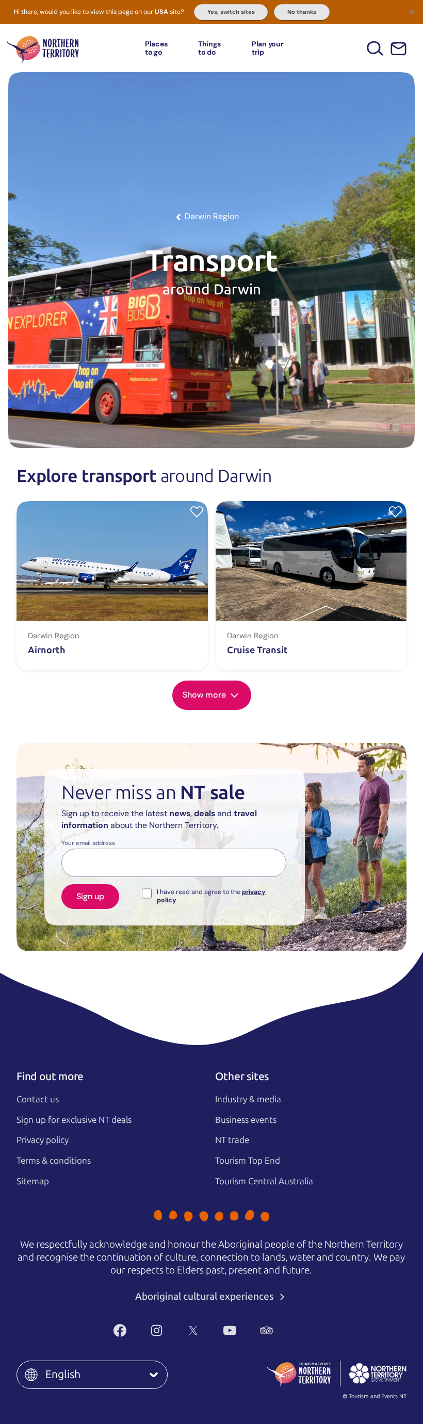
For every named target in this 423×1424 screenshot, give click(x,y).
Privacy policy (43, 1140)
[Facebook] (119, 1330)
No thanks (301, 11)
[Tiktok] (303, 1330)
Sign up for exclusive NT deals (74, 1120)
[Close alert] (411, 11)
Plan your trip (268, 47)
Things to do (209, 47)
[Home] (43, 48)
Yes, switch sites (231, 11)
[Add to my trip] (197, 511)
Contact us (38, 1099)
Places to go (156, 47)
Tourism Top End (247, 1160)
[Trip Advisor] (266, 1330)
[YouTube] (229, 1330)
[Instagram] (156, 1330)
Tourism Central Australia (264, 1181)
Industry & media (248, 1099)
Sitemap (33, 1181)
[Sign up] (398, 48)
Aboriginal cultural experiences (205, 1296)
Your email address (88, 843)
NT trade (232, 1140)
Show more (205, 694)
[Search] (375, 48)
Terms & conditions (54, 1160)
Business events (245, 1120)
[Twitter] (193, 1330)
